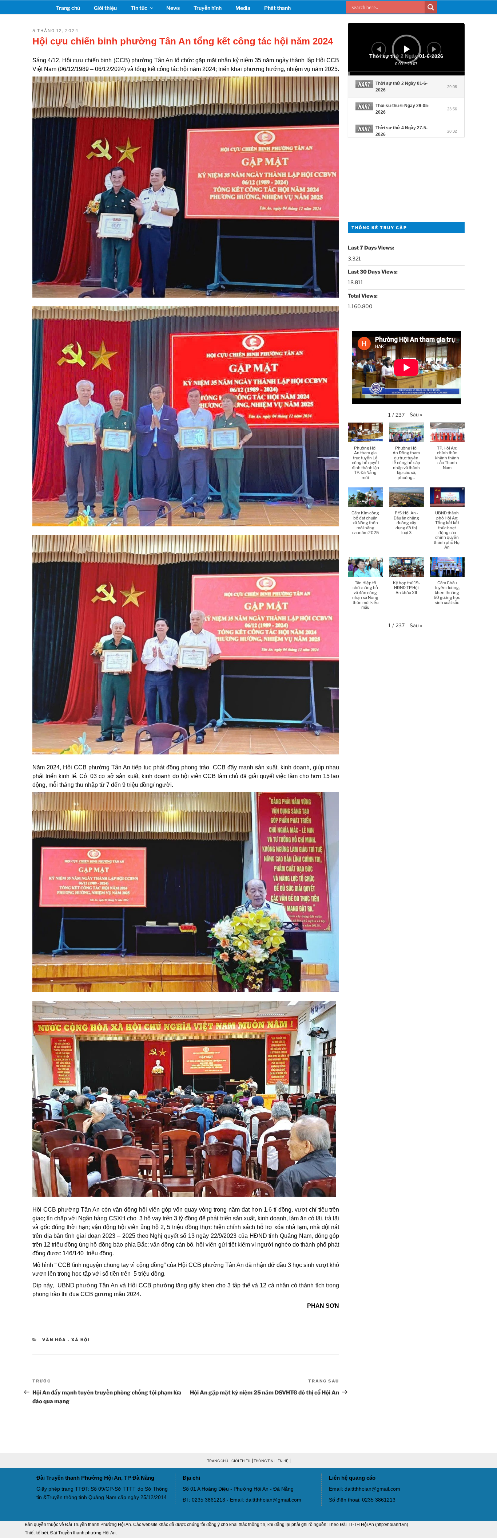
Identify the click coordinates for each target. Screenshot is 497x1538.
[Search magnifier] (431, 7)
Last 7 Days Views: (371, 247)
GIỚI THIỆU (240, 1461)
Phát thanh (277, 8)
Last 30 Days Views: (373, 271)
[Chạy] (407, 49)
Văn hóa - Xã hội (66, 1339)
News (173, 8)
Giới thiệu (105, 8)
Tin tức (139, 8)
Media (242, 8)
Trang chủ (68, 8)
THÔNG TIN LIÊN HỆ (271, 1461)
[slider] (406, 73)
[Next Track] (434, 49)
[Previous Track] (379, 49)
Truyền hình (208, 8)
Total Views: (363, 296)
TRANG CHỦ (217, 1461)
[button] (416, 415)
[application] (406, 49)
